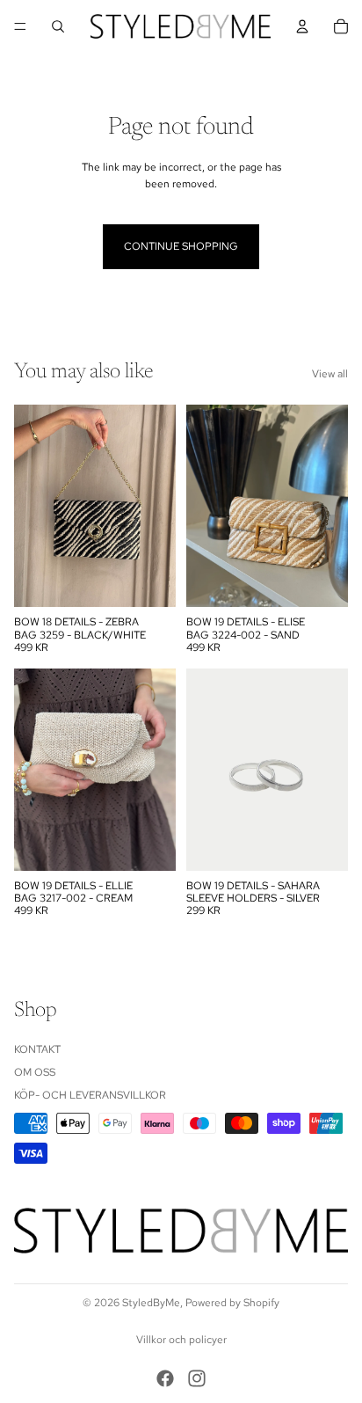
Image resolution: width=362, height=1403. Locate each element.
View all (330, 374)
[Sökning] (58, 26)
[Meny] (20, 26)
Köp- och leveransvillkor (90, 1096)
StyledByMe (151, 1303)
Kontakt (37, 1049)
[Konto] (302, 26)
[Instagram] (196, 1378)
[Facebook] (165, 1378)
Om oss (34, 1072)
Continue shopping (181, 246)
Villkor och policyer (181, 1340)
